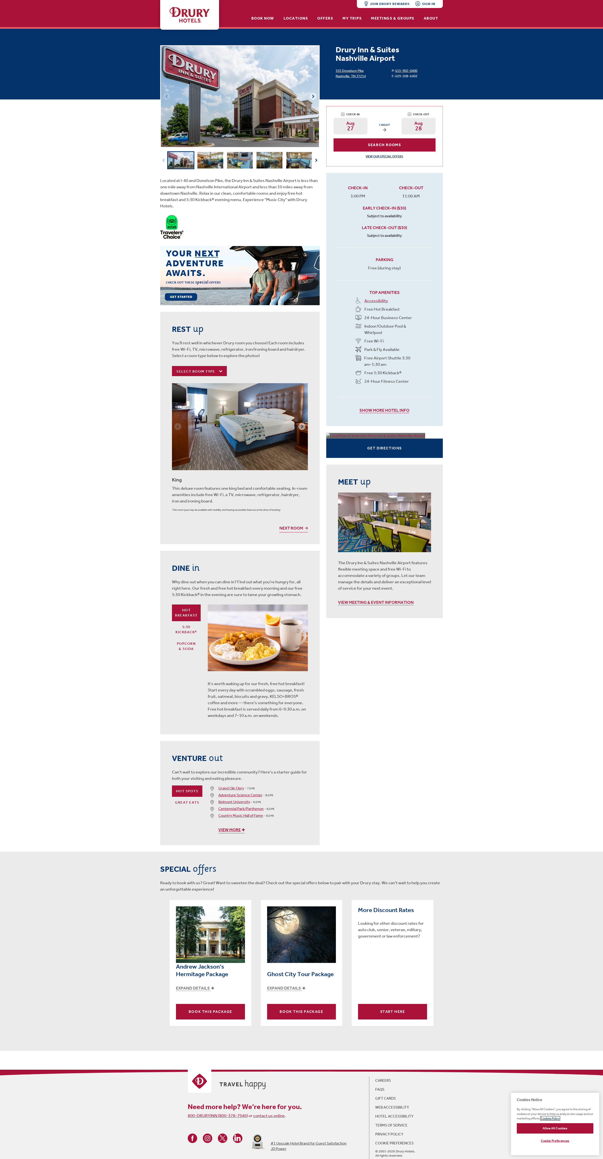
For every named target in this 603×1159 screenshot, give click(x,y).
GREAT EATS (187, 802)
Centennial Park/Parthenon (241, 808)
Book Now (262, 18)
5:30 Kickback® (186, 629)
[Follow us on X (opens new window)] (222, 1138)
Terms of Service (391, 1125)
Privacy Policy (389, 1134)
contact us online (269, 1115)
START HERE (392, 1011)
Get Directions (384, 448)
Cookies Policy (550, 1118)
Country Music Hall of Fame (240, 815)
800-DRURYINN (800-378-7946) (218, 1115)
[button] (313, 96)
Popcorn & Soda (186, 646)
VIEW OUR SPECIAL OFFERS (384, 156)
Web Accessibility (392, 1107)
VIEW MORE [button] (229, 829)
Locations (296, 18)
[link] (240, 275)
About (431, 18)
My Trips (352, 18)
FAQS (379, 1089)
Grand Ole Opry (231, 788)
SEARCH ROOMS (384, 145)
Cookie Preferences (394, 1143)
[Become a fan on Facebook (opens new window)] (192, 1138)
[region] (555, 1124)
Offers (325, 18)
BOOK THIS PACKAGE (210, 1011)
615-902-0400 (406, 71)
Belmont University (234, 802)
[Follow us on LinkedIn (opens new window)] (237, 1138)
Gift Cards (385, 1098)
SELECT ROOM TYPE (196, 371)
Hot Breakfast (186, 613)
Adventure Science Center (240, 795)
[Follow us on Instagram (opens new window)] (207, 1138)
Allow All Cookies (555, 1128)
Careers (383, 1080)
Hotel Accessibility (394, 1116)
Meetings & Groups (392, 18)
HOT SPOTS (187, 791)
